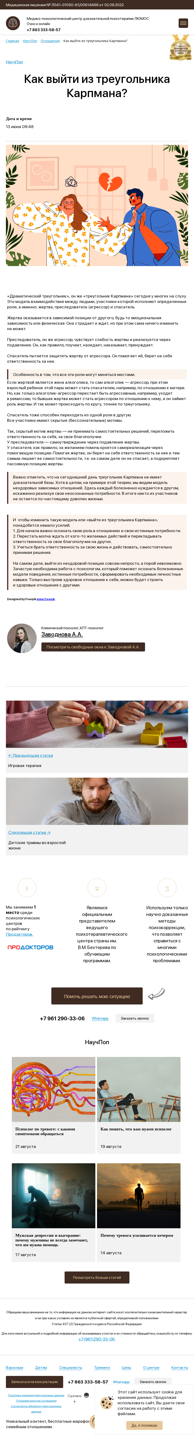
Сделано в (75, 1398)
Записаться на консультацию (34, 1382)
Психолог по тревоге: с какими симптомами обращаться (45, 1131)
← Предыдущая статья (30, 755)
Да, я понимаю (144, 1425)
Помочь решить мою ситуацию (97, 996)
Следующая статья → (29, 832)
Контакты (180, 1367)
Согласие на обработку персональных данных (36, 1409)
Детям (41, 1367)
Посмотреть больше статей (97, 1277)
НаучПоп (14, 61)
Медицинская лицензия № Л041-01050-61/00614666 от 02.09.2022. (65, 5)
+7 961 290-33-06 (62, 1018)
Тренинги (102, 1367)
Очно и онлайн (38, 24)
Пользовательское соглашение (36, 1400)
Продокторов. (19, 934)
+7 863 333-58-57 (44, 30)
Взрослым (14, 1367)
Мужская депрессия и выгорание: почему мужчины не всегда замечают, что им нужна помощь (51, 1240)
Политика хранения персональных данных (36, 1395)
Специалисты (70, 1367)
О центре (151, 1367)
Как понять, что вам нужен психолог (136, 1129)
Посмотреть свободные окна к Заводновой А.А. (93, 646)
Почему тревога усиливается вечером (137, 1235)
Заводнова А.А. (62, 634)
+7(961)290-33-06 (97, 1338)
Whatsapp (121, 1382)
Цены (126, 1367)
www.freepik (46, 599)
